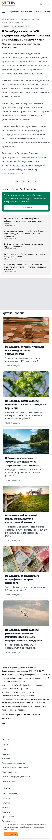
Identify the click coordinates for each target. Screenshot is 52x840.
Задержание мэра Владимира (22, 11)
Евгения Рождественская (32, 19)
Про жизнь (6, 821)
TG (29, 182)
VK (17, 182)
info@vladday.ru (27, 695)
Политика (6, 812)
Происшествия (8, 816)
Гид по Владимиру (10, 794)
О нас (4, 749)
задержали (19, 165)
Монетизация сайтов (11, 772)
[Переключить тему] (41, 4)
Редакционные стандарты (13, 763)
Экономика (6, 807)
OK (23, 182)
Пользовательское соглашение (15, 767)
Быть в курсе (26, 207)
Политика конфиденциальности (16, 776)
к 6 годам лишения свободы (29, 157)
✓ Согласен (11, 834)
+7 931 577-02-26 (26, 692)
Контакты (6, 758)
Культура (6, 803)
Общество (18, 22)
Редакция (6, 754)
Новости (7, 22)
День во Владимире (8, 4)
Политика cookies (9, 781)
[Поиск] (48, 4)
